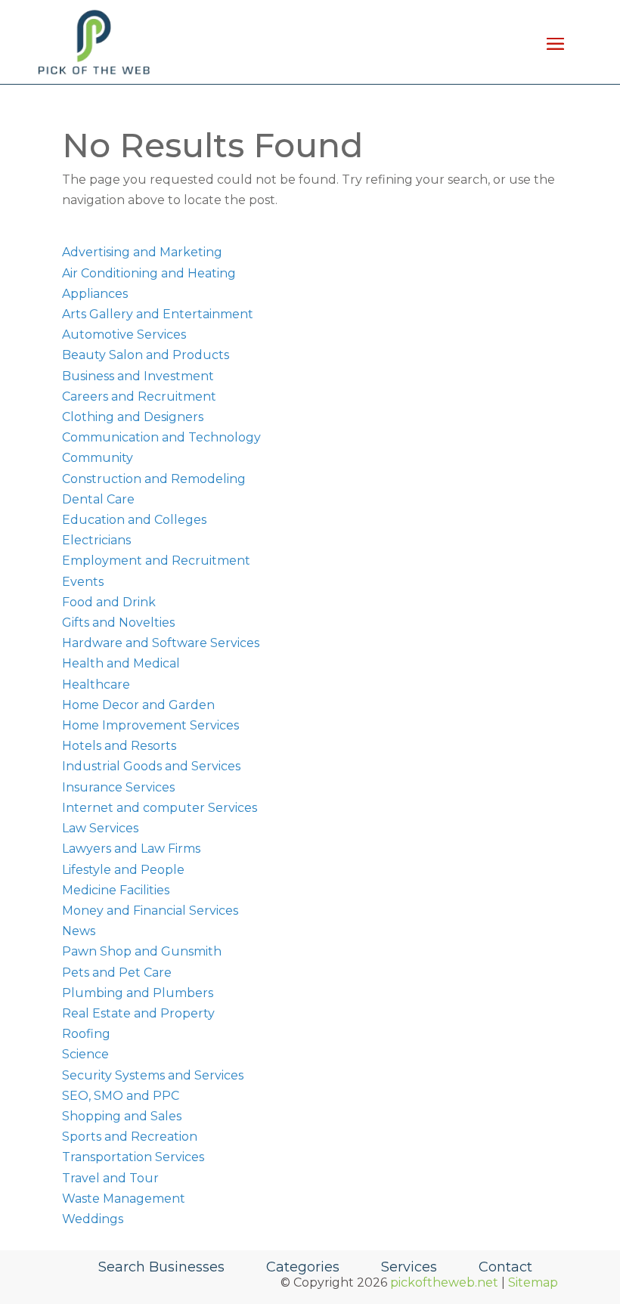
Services (409, 1267)
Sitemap (533, 1282)
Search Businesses (161, 1267)
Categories (302, 1267)
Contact (505, 1267)
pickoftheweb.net (444, 1282)
